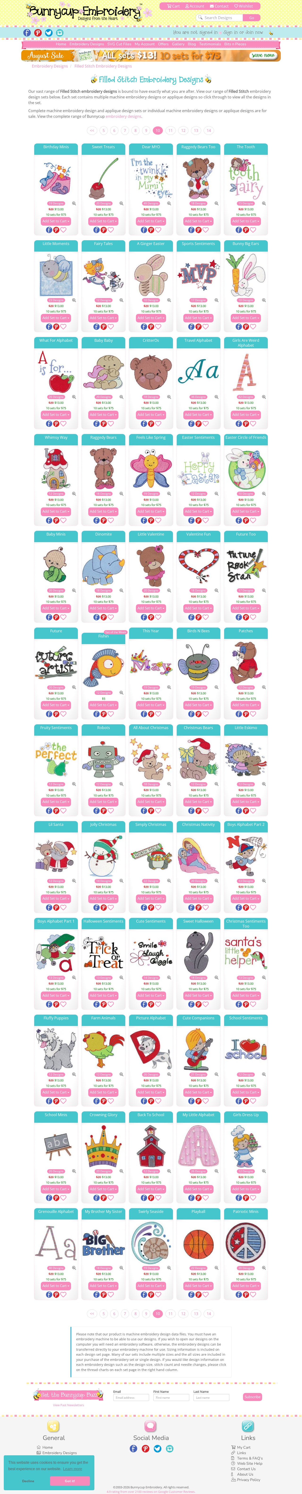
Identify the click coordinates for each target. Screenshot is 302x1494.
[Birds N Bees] (198, 662)
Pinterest (56, 230)
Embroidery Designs (87, 44)
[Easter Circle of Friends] (246, 469)
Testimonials (210, 44)
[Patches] (246, 662)
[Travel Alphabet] (198, 372)
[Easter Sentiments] (198, 469)
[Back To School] (151, 1146)
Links (241, 1453)
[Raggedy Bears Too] (198, 178)
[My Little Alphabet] (198, 1146)
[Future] (56, 662)
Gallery (178, 44)
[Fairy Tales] (103, 275)
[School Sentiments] (246, 1049)
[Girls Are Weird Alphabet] (246, 372)
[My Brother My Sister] (103, 1243)
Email (117, 1391)
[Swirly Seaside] (151, 1243)
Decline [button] (28, 1481)
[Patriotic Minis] (246, 1243)
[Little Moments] (56, 275)
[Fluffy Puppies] (56, 1049)
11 (170, 130)
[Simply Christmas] (151, 856)
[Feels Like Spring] (151, 469)
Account (196, 6)
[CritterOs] (151, 372)
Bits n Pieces (235, 44)
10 (158, 130)
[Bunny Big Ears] (246, 275)
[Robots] (103, 759)
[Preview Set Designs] (74, 204)
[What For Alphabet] (56, 372)
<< (92, 130)
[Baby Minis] (56, 565)
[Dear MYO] (151, 178)
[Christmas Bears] (198, 759)
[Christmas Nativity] (198, 856)
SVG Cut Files (119, 44)
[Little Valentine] (151, 565)
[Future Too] (246, 565)
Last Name (201, 1391)
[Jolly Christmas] (103, 856)
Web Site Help (249, 1463)
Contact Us (246, 1469)
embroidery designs (123, 116)
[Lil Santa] (56, 856)
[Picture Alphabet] (151, 1049)
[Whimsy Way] (56, 469)
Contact (221, 6)
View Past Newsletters (68, 1405)
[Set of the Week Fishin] (103, 667)
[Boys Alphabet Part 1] (56, 953)
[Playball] (198, 1243)
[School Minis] (56, 1146)
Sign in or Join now (243, 33)
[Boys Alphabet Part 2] (246, 856)
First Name (161, 1391)
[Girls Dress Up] (246, 1146)
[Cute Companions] (198, 1049)
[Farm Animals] (103, 1049)
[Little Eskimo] (246, 759)
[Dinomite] (103, 565)
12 (183, 130)
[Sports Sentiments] (198, 275)
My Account (145, 44)
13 (196, 130)
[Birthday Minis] (56, 178)
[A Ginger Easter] (151, 275)
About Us (245, 1474)
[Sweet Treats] (103, 178)
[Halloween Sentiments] (103, 953)
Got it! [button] (70, 1481)
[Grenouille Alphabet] (56, 1243)
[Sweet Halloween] (198, 953)
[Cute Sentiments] (151, 953)
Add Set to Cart (54, 221)
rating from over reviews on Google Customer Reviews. (151, 1492)
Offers (163, 44)
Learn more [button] (72, 1469)
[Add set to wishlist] (63, 230)
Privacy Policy (248, 1479)
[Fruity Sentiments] (56, 759)
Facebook (49, 230)
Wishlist (245, 6)
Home (61, 44)
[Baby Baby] (103, 372)
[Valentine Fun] (198, 565)
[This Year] (151, 662)
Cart (175, 6)
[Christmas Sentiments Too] (246, 953)
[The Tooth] (246, 178)
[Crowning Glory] (103, 1146)
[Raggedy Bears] (103, 469)
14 (209, 130)
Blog (192, 44)
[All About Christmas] (151, 759)
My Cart (244, 1447)
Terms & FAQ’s (250, 1458)
